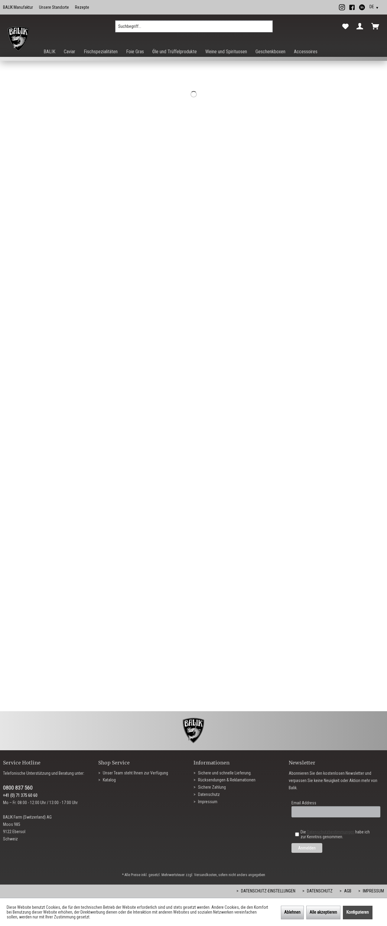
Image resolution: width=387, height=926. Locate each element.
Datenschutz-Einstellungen (267, 890)
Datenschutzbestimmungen (330, 831)
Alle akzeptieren (323, 912)
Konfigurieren (357, 912)
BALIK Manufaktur (18, 7)
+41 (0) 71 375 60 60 (20, 795)
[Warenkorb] (376, 26)
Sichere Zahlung (211, 787)
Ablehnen (292, 912)
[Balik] (18, 39)
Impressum (207, 801)
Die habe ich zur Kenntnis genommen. (335, 834)
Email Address (303, 802)
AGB (347, 890)
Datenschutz (208, 794)
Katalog (109, 779)
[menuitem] (194, 28)
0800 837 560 (18, 787)
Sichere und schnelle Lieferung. (224, 773)
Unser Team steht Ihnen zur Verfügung (135, 773)
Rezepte (82, 7)
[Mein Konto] (361, 26)
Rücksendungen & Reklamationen (226, 779)
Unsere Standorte (54, 7)
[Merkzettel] (345, 27)
